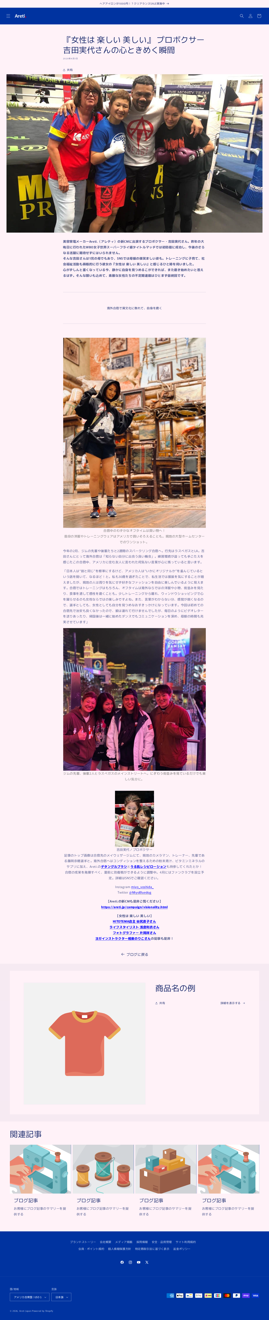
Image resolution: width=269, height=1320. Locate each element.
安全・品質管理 (162, 1242)
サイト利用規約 (186, 1242)
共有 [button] (70, 70)
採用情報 (142, 1242)
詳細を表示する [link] (231, 1003)
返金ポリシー (182, 1249)
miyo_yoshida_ (142, 886)
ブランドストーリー (83, 1242)
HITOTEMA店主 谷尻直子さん (134, 921)
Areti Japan (25, 1311)
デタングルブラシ (114, 866)
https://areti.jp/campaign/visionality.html (134, 906)
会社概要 (105, 1242)
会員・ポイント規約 (91, 1249)
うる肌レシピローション (148, 866)
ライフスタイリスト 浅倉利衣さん (134, 927)
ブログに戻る (137, 954)
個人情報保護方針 (119, 1249)
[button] (8, 16)
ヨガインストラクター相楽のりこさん (123, 938)
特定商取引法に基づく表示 (152, 1249)
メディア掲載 (124, 1242)
